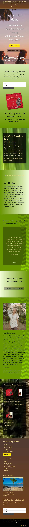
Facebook (19, 373)
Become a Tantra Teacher (14, 288)
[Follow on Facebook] (21, 525)
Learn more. (7, 367)
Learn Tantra (8, 446)
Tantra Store (8, 448)
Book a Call (14, 45)
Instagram (10, 373)
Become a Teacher (14, 50)
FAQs (5, 461)
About (6, 444)
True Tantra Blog (9, 466)
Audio (6, 468)
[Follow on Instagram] (23, 525)
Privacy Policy (8, 451)
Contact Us (7, 449)
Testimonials (8, 463)
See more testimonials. (10, 223)
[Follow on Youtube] (25, 525)
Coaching (7, 465)
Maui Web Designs (12, 519)
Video (6, 470)
